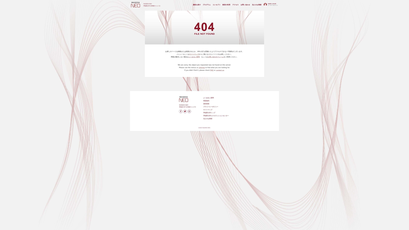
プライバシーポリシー (210, 107)
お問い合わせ (245, 5)
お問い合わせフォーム (216, 57)
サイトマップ (194, 54)
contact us (220, 70)
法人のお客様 (256, 5)
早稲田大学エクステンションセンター (216, 115)
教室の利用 (226, 5)
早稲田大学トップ (209, 113)
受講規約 (206, 101)
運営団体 (206, 104)
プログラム (207, 5)
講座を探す (197, 5)
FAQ (211, 70)
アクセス (235, 5)
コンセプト (217, 5)
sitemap (202, 67)
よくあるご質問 (194, 57)
